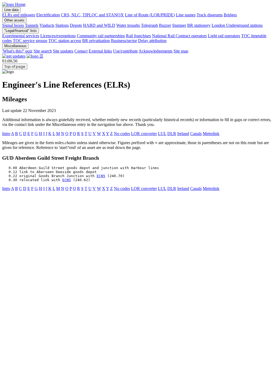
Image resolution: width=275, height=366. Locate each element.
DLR (171, 133)
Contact (81, 51)
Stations (62, 25)
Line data (11, 10)
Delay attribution (152, 40)
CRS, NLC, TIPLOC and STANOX (92, 15)
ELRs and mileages (18, 15)
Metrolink (211, 133)
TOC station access (64, 40)
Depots (76, 25)
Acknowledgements (155, 51)
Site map (180, 51)
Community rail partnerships (101, 35)
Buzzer (165, 25)
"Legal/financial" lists (20, 31)
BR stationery (199, 25)
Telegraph (149, 25)
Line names (186, 15)
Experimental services (20, 35)
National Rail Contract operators (179, 35)
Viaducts (46, 25)
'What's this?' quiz (17, 51)
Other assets (14, 20)
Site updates (63, 51)
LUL (162, 133)
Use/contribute (125, 51)
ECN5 (101, 176)
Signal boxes (13, 25)
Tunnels (31, 25)
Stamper (179, 25)
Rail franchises (138, 35)
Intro (6, 133)
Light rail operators (224, 35)
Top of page (14, 66)
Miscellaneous (15, 46)
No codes (122, 133)
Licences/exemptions (58, 35)
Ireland (183, 133)
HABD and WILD (99, 25)
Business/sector (124, 40)
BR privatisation (96, 40)
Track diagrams (210, 15)
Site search (43, 51)
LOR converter (144, 133)
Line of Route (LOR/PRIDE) (150, 15)
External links (100, 51)
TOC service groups (30, 40)
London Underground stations (237, 25)
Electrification (48, 15)
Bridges (230, 15)
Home (20, 4)
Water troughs (128, 25)
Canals (196, 133)
